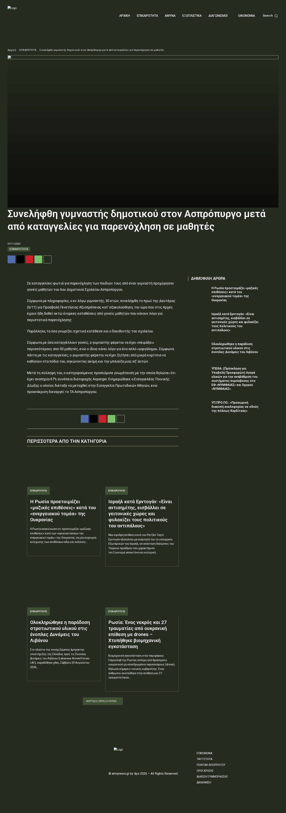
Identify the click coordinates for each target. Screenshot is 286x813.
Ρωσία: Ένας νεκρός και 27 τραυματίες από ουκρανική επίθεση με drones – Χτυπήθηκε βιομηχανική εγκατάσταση (137, 634)
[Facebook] (11, 259)
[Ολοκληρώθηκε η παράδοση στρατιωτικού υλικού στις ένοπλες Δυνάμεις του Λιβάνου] (63, 593)
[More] (47, 259)
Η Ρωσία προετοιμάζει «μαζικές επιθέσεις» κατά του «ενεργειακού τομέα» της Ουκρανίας (234, 294)
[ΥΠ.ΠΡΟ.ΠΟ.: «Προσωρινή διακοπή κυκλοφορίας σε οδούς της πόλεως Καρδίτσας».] (198, 408)
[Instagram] (16, 751)
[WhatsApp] (38, 259)
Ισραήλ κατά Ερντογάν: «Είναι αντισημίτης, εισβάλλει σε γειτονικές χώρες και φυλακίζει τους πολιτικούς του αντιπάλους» (140, 514)
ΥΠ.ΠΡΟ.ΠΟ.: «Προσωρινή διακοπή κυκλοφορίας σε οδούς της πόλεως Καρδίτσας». (235, 407)
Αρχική (12, 50)
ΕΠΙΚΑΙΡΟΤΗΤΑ (27, 50)
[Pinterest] (29, 259)
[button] (270, 15)
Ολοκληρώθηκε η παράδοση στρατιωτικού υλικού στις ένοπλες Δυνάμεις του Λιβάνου (234, 348)
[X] (20, 259)
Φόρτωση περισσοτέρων (101, 701)
